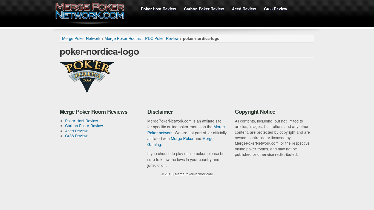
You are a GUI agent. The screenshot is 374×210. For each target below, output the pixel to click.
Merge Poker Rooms (123, 38)
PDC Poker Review (162, 38)
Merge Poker (182, 138)
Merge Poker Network (90, 13)
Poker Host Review (158, 8)
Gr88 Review (275, 8)
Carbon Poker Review (204, 8)
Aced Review (244, 8)
